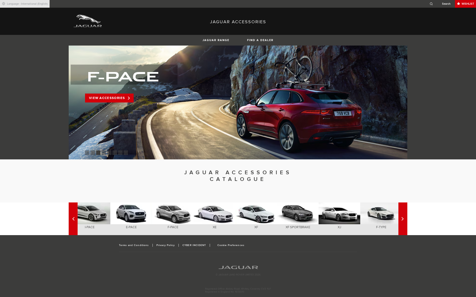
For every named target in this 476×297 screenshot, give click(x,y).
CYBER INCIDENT (194, 245)
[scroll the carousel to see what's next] (73, 218)
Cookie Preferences (230, 245)
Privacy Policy (165, 245)
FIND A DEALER (260, 40)
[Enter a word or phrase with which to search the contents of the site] (441, 4)
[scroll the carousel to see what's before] (402, 218)
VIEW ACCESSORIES (107, 98)
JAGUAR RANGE (216, 40)
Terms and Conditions (134, 245)
